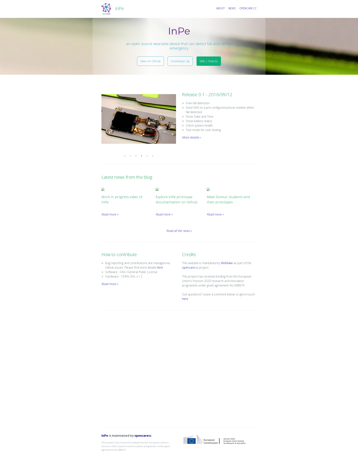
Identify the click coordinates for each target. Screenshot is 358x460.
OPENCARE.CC (248, 8)
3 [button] (136, 156)
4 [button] (141, 156)
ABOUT (220, 8)
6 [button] (153, 156)
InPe (105, 436)
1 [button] (125, 156)
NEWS (232, 8)
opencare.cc (190, 267)
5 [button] (147, 156)
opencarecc (142, 436)
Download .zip (180, 61)
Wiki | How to (209, 61)
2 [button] (130, 156)
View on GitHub (150, 61)
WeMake (227, 263)
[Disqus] (179, 368)
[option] (138, 119)
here (160, 267)
